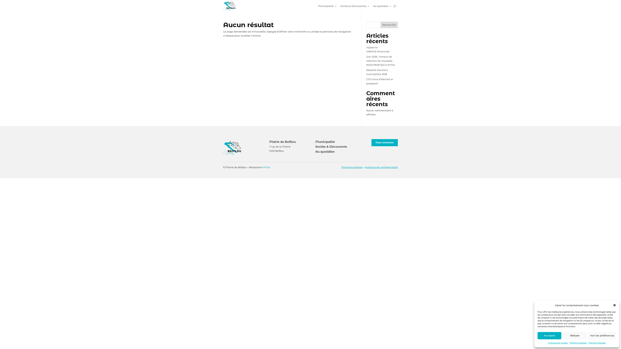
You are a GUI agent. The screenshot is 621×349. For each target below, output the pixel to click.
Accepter (549, 335)
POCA (266, 167)
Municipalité (326, 6)
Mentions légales (578, 343)
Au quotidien (380, 6)
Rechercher (389, 24)
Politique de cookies (558, 343)
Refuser (575, 335)
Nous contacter (385, 142)
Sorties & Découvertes (353, 6)
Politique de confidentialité (381, 167)
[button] (614, 305)
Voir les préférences (602, 335)
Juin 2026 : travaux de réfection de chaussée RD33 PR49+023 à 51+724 (380, 60)
